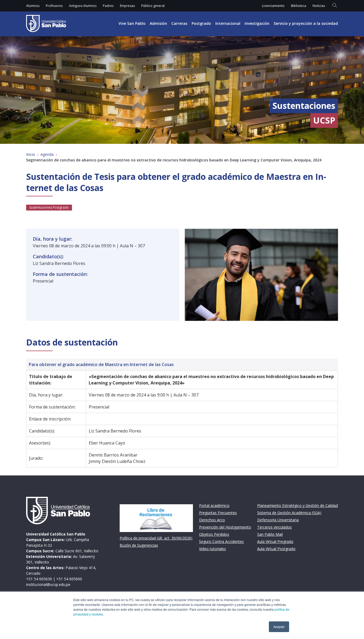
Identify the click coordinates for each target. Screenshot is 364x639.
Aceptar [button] (279, 626)
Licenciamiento (273, 5)
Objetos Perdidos (214, 534)
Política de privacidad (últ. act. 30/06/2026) (156, 538)
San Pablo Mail (270, 534)
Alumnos (32, 5)
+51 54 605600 (69, 578)
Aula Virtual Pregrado (275, 541)
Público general (153, 5)
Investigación (257, 23)
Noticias (319, 5)
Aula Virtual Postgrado (276, 548)
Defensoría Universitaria (278, 519)
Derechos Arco (212, 519)
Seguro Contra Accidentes (221, 541)
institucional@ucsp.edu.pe (48, 584)
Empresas (127, 5)
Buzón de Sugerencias (139, 545)
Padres (108, 5)
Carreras (179, 23)
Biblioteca (298, 5)
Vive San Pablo (132, 23)
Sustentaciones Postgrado (49, 207)
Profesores (54, 5)
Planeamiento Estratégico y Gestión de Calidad (297, 505)
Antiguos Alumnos (82, 5)
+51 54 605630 (39, 578)
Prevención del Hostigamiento (225, 527)
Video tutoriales (212, 548)
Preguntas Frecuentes (218, 512)
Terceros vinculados (274, 527)
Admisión (158, 23)
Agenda (47, 154)
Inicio (30, 154)
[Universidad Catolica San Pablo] (46, 23)
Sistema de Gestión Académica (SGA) (289, 512)
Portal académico (214, 505)
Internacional (227, 23)
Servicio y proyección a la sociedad (306, 23)
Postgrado (201, 23)
